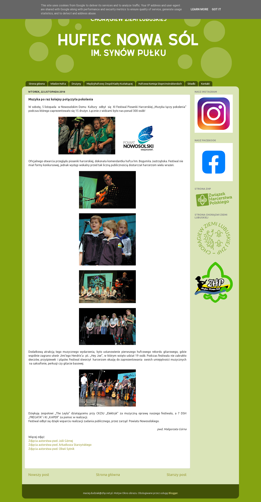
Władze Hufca (58, 83)
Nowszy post (38, 475)
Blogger (173, 493)
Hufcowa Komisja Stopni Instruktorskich (160, 83)
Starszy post (177, 475)
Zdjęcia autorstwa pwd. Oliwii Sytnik (51, 448)
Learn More (199, 9)
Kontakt (205, 83)
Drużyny (76, 83)
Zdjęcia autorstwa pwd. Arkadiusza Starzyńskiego (59, 444)
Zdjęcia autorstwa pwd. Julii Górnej (50, 440)
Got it (216, 9)
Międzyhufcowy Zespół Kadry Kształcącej (110, 83)
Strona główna (37, 83)
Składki (191, 83)
